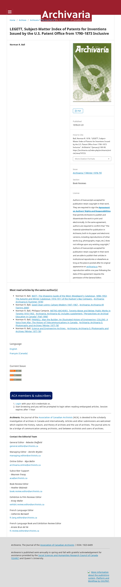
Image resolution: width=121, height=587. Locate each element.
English (13, 349)
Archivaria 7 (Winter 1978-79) (42, 20)
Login (18, 403)
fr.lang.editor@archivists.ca (23, 517)
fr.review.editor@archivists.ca (24, 530)
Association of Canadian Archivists (56, 417)
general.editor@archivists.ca (24, 446)
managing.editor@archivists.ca (25, 455)
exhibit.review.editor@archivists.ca (27, 504)
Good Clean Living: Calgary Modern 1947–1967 (55, 304)
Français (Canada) (19, 353)
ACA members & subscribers (31, 396)
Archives (22, 20)
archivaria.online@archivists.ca (25, 465)
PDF (79, 111)
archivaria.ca (91, 266)
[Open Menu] (10, 12)
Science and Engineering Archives (49, 328)
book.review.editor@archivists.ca (26, 491)
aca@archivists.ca (18, 478)
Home (12, 20)
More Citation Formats (85, 158)
